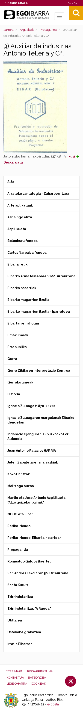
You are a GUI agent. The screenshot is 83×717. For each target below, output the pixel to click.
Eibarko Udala (16, 3)
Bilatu (76, 13)
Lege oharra (16, 683)
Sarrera (8, 29)
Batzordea (37, 677)
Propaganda (48, 29)
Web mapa (14, 671)
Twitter (70, 681)
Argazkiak (27, 29)
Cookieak (38, 683)
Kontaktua (15, 677)
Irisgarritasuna (40, 671)
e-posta (53, 704)
